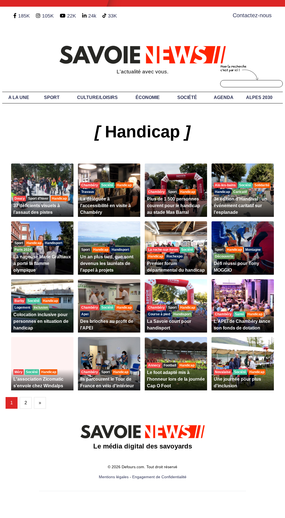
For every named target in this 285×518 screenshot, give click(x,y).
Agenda (224, 97)
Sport (52, 97)
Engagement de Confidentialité (159, 477)
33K (112, 16)
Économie (148, 97)
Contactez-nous (252, 15)
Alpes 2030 (259, 97)
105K (48, 16)
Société (187, 97)
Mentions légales (114, 477)
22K (71, 16)
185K (24, 16)
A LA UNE (18, 97)
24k (92, 16)
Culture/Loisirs (97, 97)
